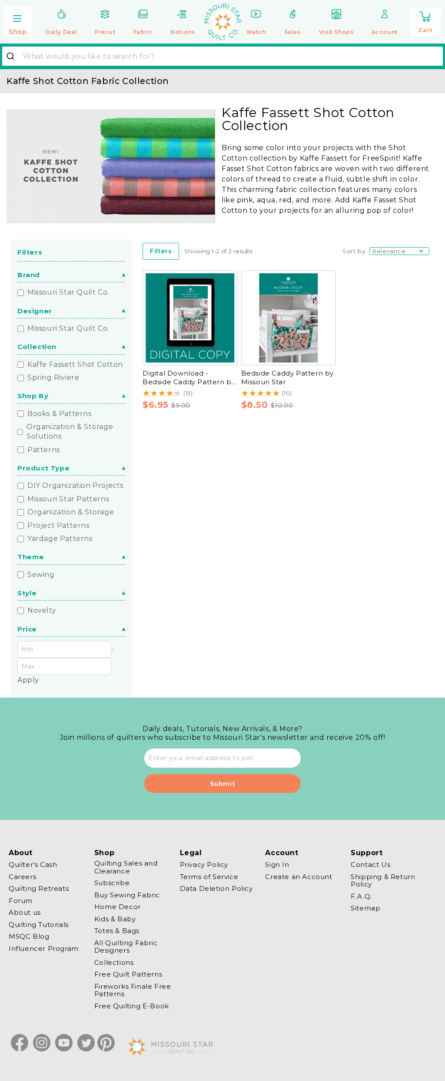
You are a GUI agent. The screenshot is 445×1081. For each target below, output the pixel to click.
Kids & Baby (115, 919)
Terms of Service (209, 877)
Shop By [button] (32, 396)
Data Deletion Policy (216, 888)
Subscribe (112, 883)
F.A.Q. (361, 896)
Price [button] (27, 629)
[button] (18, 22)
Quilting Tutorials (39, 924)
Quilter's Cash (33, 865)
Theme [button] (30, 557)
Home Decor (117, 907)
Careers (22, 877)
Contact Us (370, 865)
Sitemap (365, 908)
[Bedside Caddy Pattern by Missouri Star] (288, 318)
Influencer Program (44, 948)
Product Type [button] (43, 468)
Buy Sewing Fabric (127, 895)
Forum (21, 900)
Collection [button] (36, 346)
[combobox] (222, 56)
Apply (28, 680)
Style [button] (27, 593)
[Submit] (13, 56)
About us (25, 912)
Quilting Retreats (39, 888)
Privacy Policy (204, 865)
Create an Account (298, 877)
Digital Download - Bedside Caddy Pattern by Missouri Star (189, 382)
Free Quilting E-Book (131, 1006)
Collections (114, 962)
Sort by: (354, 251)
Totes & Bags (116, 931)
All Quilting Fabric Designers (125, 947)
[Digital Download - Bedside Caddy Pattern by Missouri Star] (190, 318)
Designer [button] (34, 311)
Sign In (277, 865)
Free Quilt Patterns (128, 974)
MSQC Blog (29, 936)
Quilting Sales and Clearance (126, 867)
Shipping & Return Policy (383, 881)
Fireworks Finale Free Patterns (132, 990)
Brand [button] (28, 275)
